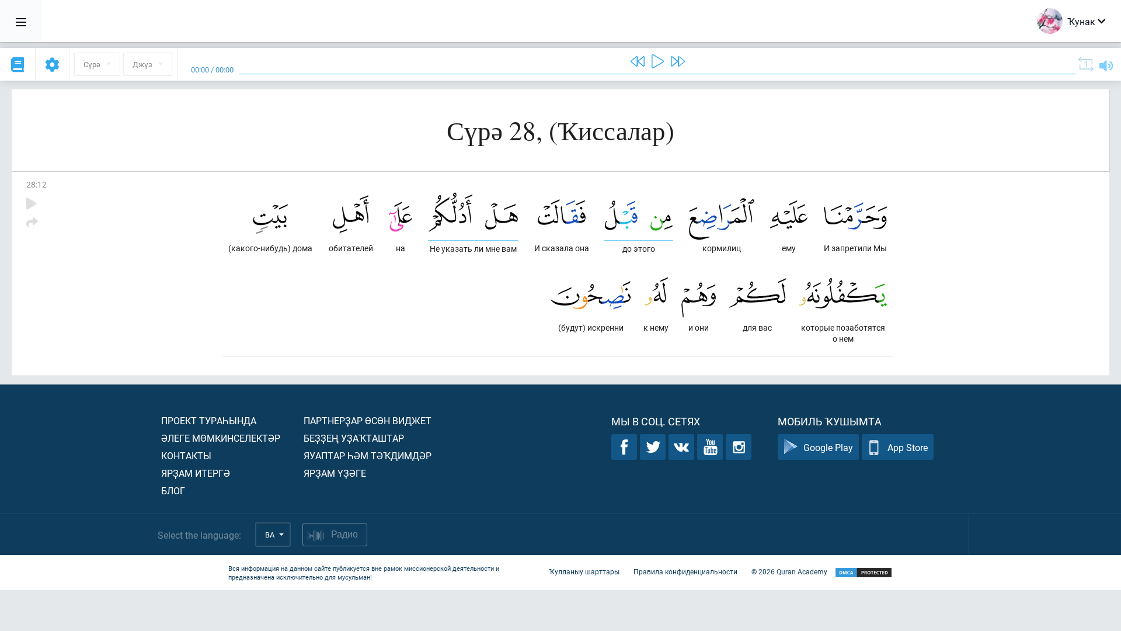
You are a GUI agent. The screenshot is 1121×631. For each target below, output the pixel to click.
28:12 (36, 184)
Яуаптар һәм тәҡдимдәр (367, 455)
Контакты (186, 455)
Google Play (828, 447)
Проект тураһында (208, 420)
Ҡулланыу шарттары (584, 571)
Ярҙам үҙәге (335, 473)
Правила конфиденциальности (685, 571)
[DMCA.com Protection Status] (863, 573)
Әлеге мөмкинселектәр (220, 438)
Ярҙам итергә (195, 473)
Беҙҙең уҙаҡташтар (354, 438)
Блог (173, 490)
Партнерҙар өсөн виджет (367, 420)
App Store (907, 447)
